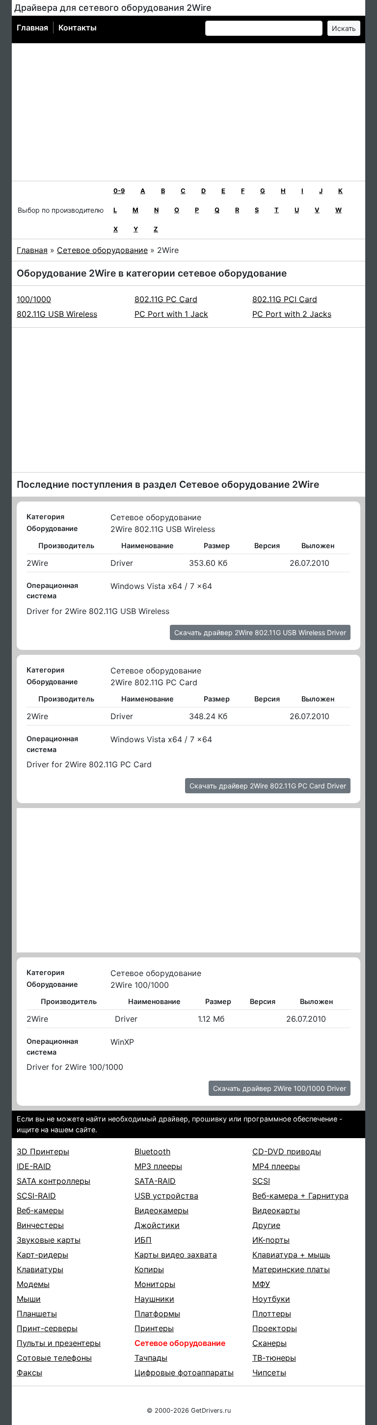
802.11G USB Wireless (57, 314)
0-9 (119, 191)
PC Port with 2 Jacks (291, 314)
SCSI (261, 1181)
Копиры (149, 1269)
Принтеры (154, 1328)
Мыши (29, 1299)
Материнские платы (291, 1269)
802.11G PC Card (166, 299)
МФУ (261, 1284)
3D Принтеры (43, 1151)
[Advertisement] (188, 112)
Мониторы (155, 1284)
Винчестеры (40, 1225)
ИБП (143, 1240)
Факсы (29, 1372)
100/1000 (34, 299)
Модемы (33, 1284)
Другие (266, 1225)
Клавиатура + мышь (291, 1254)
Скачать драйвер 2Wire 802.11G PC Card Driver (267, 786)
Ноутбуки (271, 1299)
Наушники (154, 1299)
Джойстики (157, 1225)
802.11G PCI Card (284, 299)
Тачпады (151, 1358)
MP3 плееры (158, 1166)
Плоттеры (271, 1313)
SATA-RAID (155, 1181)
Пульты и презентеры (59, 1343)
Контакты (77, 27)
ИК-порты (271, 1240)
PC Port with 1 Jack (171, 314)
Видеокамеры (161, 1210)
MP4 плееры (276, 1166)
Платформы (157, 1313)
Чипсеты (269, 1372)
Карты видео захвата (176, 1254)
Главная (32, 27)
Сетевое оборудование (102, 250)
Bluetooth (152, 1151)
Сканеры (269, 1343)
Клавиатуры (40, 1269)
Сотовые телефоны (54, 1358)
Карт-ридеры (42, 1254)
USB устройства (166, 1196)
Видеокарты (276, 1210)
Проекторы (274, 1328)
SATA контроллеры (53, 1181)
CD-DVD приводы (286, 1151)
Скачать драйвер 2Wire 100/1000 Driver (279, 1088)
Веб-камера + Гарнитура (300, 1196)
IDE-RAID (34, 1166)
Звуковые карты (49, 1240)
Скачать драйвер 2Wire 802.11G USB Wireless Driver (260, 632)
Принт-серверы (47, 1328)
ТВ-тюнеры (274, 1358)
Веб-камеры (40, 1210)
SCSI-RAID (36, 1196)
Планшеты (37, 1313)
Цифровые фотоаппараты (184, 1372)
